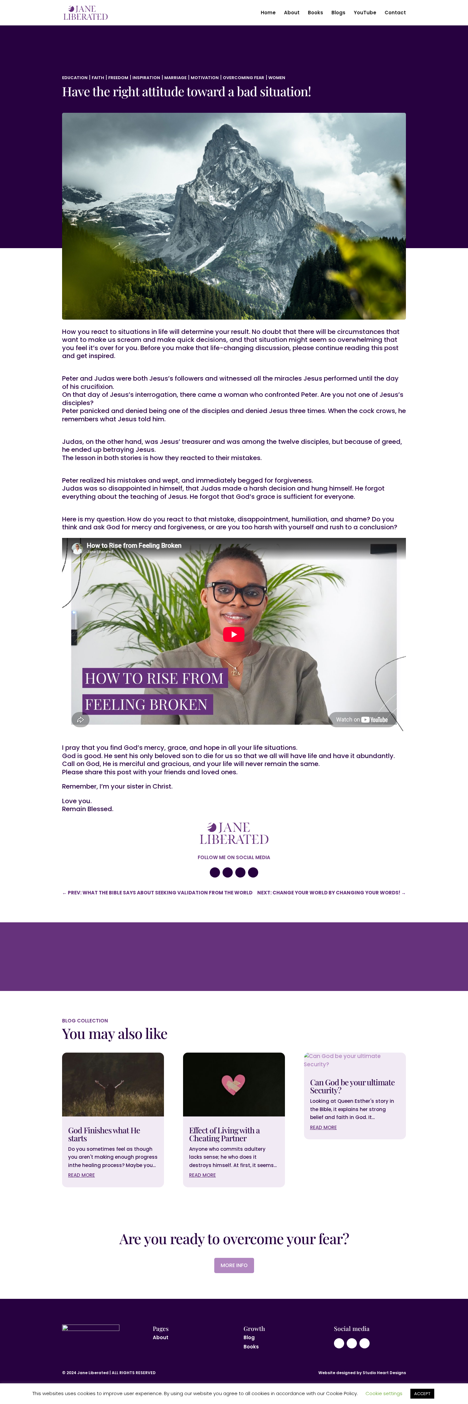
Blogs (338, 13)
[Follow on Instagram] (228, 872)
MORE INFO (234, 1265)
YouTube (365, 13)
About (292, 13)
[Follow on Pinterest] (240, 872)
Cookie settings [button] (383, 1393)
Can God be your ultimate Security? (352, 1086)
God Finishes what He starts (104, 1134)
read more (81, 1175)
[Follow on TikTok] (253, 872)
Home (268, 13)
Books (315, 13)
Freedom (118, 78)
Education (75, 78)
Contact (395, 13)
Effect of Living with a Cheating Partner (224, 1134)
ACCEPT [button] (422, 1394)
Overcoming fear (243, 78)
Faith (98, 78)
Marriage (175, 78)
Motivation (205, 78)
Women (276, 78)
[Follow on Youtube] (215, 872)
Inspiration (146, 78)
